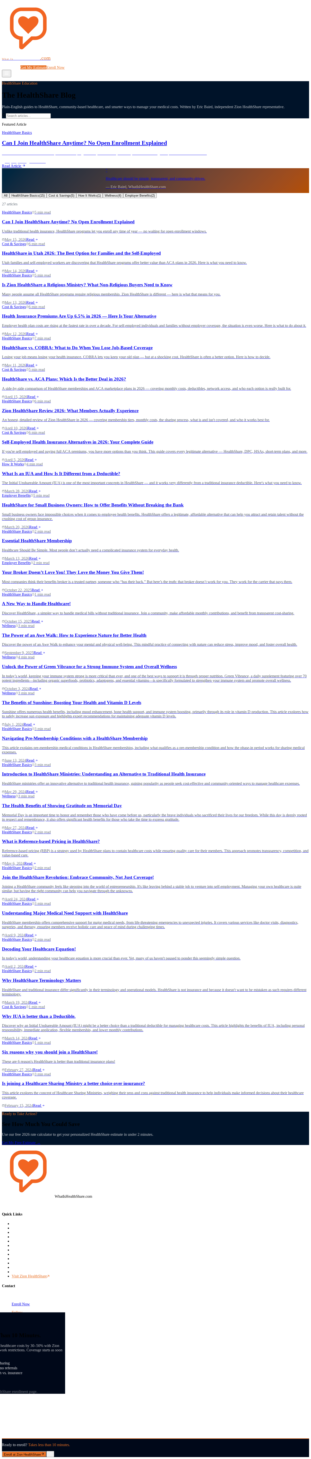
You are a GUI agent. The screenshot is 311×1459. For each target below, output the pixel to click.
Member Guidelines (27, 1259)
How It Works (50, 63)
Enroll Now (55, 67)
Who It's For (21, 1237)
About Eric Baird (25, 1250)
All (6, 195)
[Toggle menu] (6, 73)
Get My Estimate (33, 67)
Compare (70, 63)
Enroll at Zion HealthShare (22, 1454)
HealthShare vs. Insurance (32, 1232)
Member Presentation (28, 1272)
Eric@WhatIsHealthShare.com (35, 1300)
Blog (81, 63)
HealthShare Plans (26, 1254)
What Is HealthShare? (20, 63)
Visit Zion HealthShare (29, 1276)
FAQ (99, 63)
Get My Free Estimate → (21, 1143)
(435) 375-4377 (24, 1295)
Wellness (113, 195)
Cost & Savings (61, 195)
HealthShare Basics (28, 195)
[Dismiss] (50, 1454)
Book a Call (11, 67)
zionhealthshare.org (245, 1334)
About (90, 63)
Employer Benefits (140, 195)
